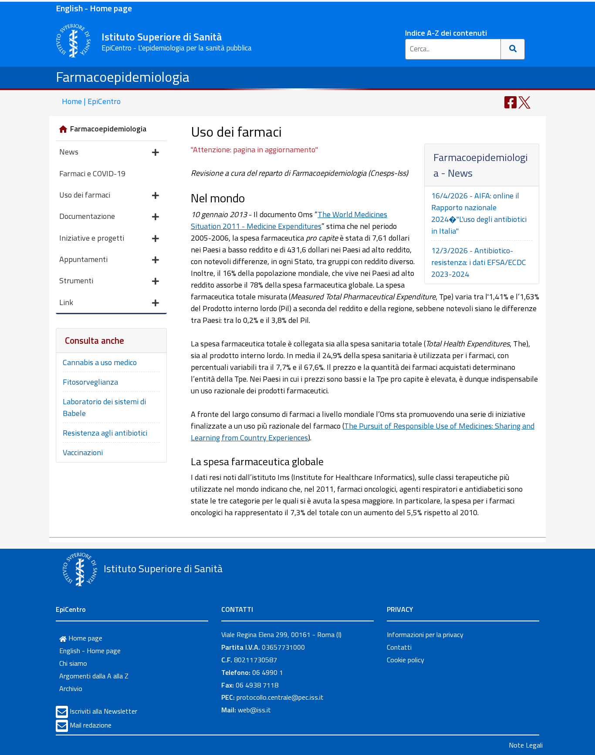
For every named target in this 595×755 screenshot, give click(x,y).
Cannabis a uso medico (100, 362)
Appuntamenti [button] (83, 259)
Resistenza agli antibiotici (105, 433)
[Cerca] (513, 49)
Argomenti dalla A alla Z (93, 676)
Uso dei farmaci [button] (84, 195)
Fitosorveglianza (90, 382)
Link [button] (66, 302)
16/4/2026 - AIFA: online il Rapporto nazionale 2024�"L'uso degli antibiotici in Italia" (479, 213)
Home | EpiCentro (91, 101)
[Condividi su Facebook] (510, 101)
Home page (84, 638)
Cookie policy (405, 659)
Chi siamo (73, 663)
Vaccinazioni (83, 452)
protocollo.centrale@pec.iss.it (280, 697)
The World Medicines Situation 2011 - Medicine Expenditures (289, 220)
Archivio (70, 688)
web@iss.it (254, 710)
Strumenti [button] (76, 280)
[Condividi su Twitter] (524, 101)
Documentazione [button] (87, 216)
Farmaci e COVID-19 (92, 173)
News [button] (68, 152)
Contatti (399, 647)
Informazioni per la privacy (425, 634)
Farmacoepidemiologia (122, 76)
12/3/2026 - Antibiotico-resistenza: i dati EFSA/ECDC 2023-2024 (478, 262)
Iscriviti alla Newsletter (103, 711)
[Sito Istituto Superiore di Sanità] (79, 569)
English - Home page (94, 8)
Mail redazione (91, 725)
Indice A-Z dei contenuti (446, 33)
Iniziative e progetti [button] (91, 238)
